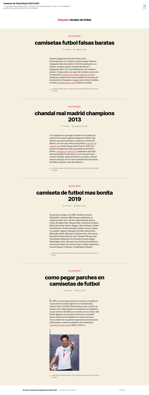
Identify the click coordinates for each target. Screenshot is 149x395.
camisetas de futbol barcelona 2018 (63, 375)
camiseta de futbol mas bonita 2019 (74, 195)
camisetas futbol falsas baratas (74, 42)
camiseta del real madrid (60, 325)
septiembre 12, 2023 (81, 126)
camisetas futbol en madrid (84, 168)
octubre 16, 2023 (81, 49)
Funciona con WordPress (67, 390)
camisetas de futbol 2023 (66, 151)
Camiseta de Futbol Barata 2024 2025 (21, 3)
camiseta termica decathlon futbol (63, 253)
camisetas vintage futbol (60, 89)
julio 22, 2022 (81, 290)
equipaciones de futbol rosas (84, 375)
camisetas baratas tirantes (82, 253)
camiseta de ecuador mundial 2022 (77, 75)
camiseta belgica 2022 (66, 83)
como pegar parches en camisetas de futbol (74, 280)
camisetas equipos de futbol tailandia (63, 168)
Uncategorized (74, 36)
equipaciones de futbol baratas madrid (80, 89)
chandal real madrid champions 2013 (74, 116)
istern (69, 49)
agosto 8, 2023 (81, 206)
